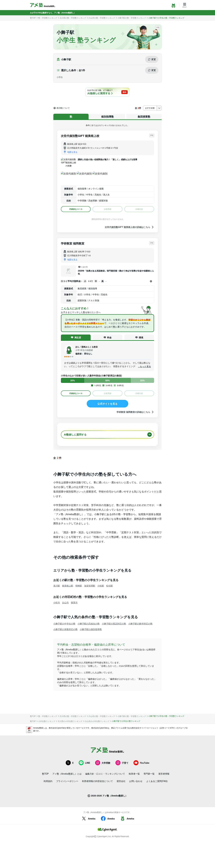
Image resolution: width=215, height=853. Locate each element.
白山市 (65, 602)
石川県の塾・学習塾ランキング (73, 18)
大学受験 (106, 762)
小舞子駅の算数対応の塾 (65, 629)
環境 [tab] (141, 337)
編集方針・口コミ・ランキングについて (105, 773)
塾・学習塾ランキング (47, 18)
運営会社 (121, 781)
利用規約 (48, 781)
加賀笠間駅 (89, 585)
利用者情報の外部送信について (97, 781)
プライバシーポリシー (67, 781)
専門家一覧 (149, 773)
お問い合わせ (135, 781)
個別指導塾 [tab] (107, 116)
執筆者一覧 (134, 773)
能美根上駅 (67, 585)
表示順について (63, 108)
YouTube (144, 762)
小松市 (56, 602)
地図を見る (72, 151)
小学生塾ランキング (46, 721)
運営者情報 (163, 773)
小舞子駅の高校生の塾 (89, 623)
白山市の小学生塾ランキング (97, 721)
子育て (125, 762)
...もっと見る (144, 366)
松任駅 (109, 585)
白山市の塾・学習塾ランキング (102, 18)
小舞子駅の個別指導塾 (91, 629)
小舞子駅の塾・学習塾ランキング (132, 18)
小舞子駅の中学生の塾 (64, 623)
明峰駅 (78, 585)
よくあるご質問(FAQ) (157, 781)
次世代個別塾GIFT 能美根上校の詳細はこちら (127, 227)
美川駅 (56, 585)
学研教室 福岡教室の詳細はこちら (133, 411)
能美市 (74, 602)
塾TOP (33, 18)
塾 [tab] (71, 116)
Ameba (91, 818)
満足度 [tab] (77, 337)
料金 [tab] (109, 337)
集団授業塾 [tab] (144, 116)
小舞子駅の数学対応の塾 (140, 623)
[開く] (151, 281)
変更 (153, 59)
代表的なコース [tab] (75, 209)
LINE (87, 762)
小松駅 (100, 585)
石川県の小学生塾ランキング (70, 721)
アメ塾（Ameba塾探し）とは (67, 773)
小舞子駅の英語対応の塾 (114, 623)
